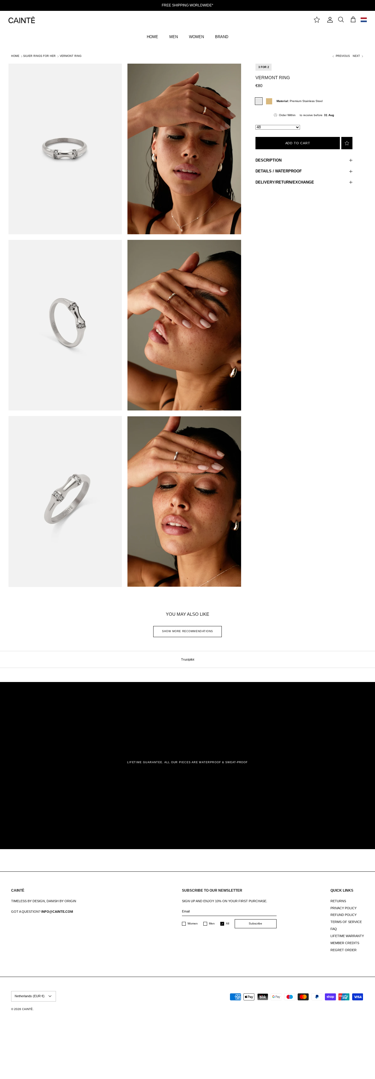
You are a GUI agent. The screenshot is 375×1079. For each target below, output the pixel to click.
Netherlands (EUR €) (30, 996)
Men (212, 923)
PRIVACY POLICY (343, 908)
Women (193, 923)
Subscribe (255, 923)
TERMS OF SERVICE (346, 922)
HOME (152, 37)
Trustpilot (187, 659)
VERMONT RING (70, 56)
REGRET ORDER (343, 950)
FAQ (333, 929)
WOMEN (196, 37)
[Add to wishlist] (346, 143)
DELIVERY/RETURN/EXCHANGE (284, 182)
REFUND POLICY (343, 915)
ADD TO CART (297, 143)
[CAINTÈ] (21, 19)
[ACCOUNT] (328, 19)
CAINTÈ (27, 1009)
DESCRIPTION (268, 160)
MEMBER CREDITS (344, 943)
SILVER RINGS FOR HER (39, 56)
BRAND (221, 37)
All (227, 923)
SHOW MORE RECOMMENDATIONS (187, 631)
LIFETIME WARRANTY (347, 936)
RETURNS (338, 901)
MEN (173, 37)
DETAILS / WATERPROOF (278, 171)
